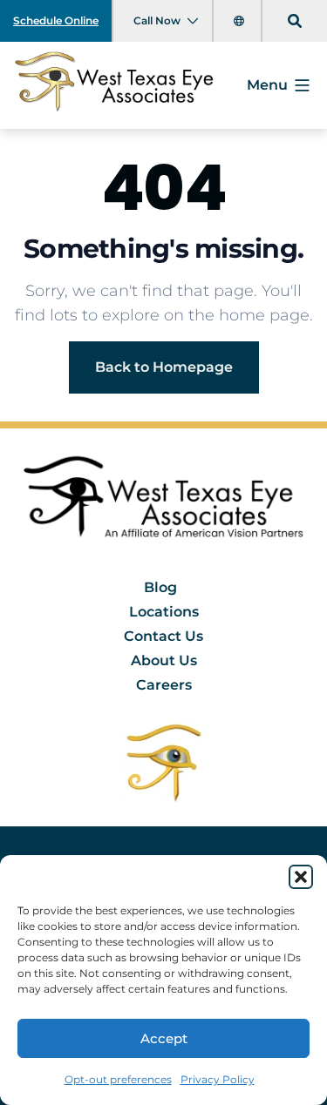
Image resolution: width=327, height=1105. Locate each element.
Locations (164, 611)
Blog (160, 587)
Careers (164, 685)
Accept (163, 1038)
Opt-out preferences (118, 1079)
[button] (301, 877)
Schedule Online (56, 20)
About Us (164, 660)
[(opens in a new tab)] (164, 761)
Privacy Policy (218, 1079)
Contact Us (163, 636)
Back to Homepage (164, 367)
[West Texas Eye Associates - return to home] (163, 502)
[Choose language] (241, 21)
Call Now (157, 20)
